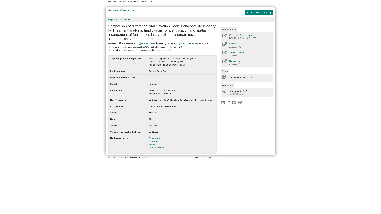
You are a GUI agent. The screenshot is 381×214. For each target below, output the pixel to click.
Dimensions (154, 138)
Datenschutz (146, 1)
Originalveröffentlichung (240, 35)
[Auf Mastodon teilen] (240, 102)
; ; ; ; (158, 46)
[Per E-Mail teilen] (223, 102)
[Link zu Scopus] (224, 45)
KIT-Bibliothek (120, 1)
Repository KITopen (119, 19)
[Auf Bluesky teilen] (235, 102)
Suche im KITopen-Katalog (258, 12)
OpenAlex (153, 141)
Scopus (152, 144)
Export (225, 71)
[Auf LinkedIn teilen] (229, 102)
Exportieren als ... (241, 77)
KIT (109, 1)
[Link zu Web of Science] (224, 53)
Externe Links (229, 29)
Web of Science (156, 147)
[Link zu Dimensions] (224, 62)
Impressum (133, 1)
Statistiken (227, 85)
